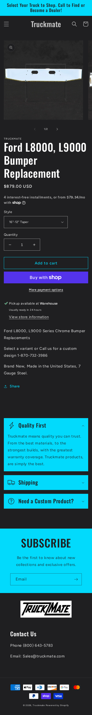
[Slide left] (34, 129)
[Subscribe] (76, 579)
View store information (29, 317)
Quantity (11, 235)
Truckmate (39, 705)
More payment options (46, 290)
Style (8, 212)
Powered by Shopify (57, 705)
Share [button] (15, 386)
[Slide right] (57, 129)
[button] (6, 24)
